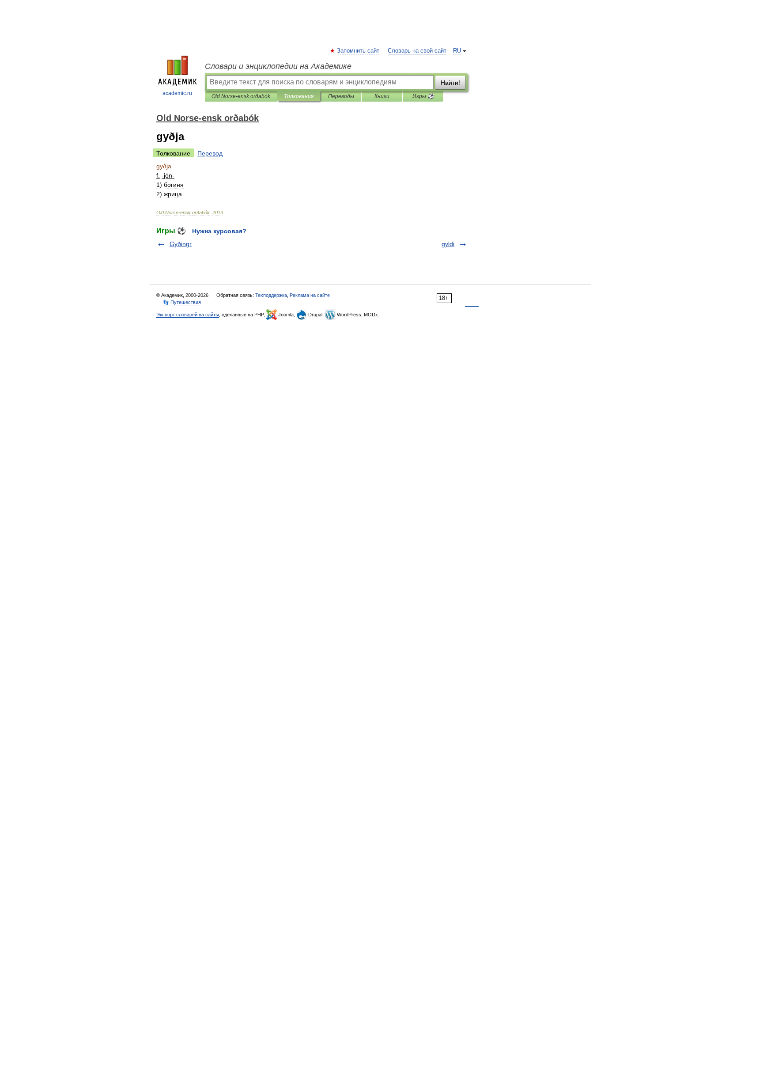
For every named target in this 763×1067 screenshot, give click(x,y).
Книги (381, 96)
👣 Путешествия (182, 302)
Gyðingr (181, 243)
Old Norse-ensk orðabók (241, 96)
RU (457, 51)
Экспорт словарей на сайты (187, 314)
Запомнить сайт (358, 51)
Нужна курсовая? (219, 231)
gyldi (448, 243)
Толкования (299, 96)
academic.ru (177, 93)
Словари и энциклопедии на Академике (278, 66)
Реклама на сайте (310, 295)
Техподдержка (271, 295)
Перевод (210, 153)
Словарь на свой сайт (417, 51)
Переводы (341, 96)
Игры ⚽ (423, 96)
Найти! (450, 82)
